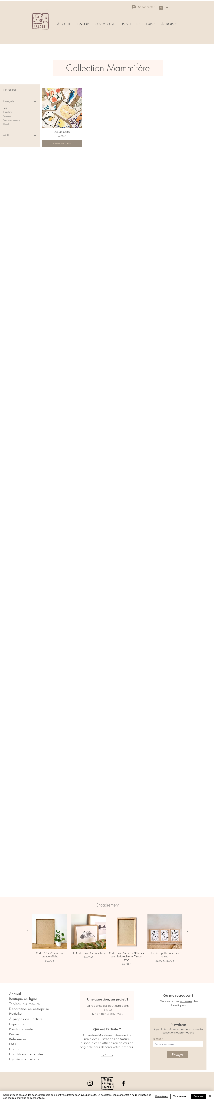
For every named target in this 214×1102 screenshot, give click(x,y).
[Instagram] (90, 1083)
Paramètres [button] (161, 1096)
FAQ (109, 1009)
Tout (5, 107)
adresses (186, 1001)
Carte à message (11, 119)
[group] (107, 944)
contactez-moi (111, 1013)
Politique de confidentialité (31, 1097)
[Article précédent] (27, 931)
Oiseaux (7, 115)
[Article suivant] (187, 931)
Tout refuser (179, 1096)
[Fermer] (210, 1096)
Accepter (198, 1096)
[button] (161, 7)
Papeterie (7, 111)
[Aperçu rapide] (62, 108)
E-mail (157, 1038)
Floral (6, 123)
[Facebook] (123, 1083)
